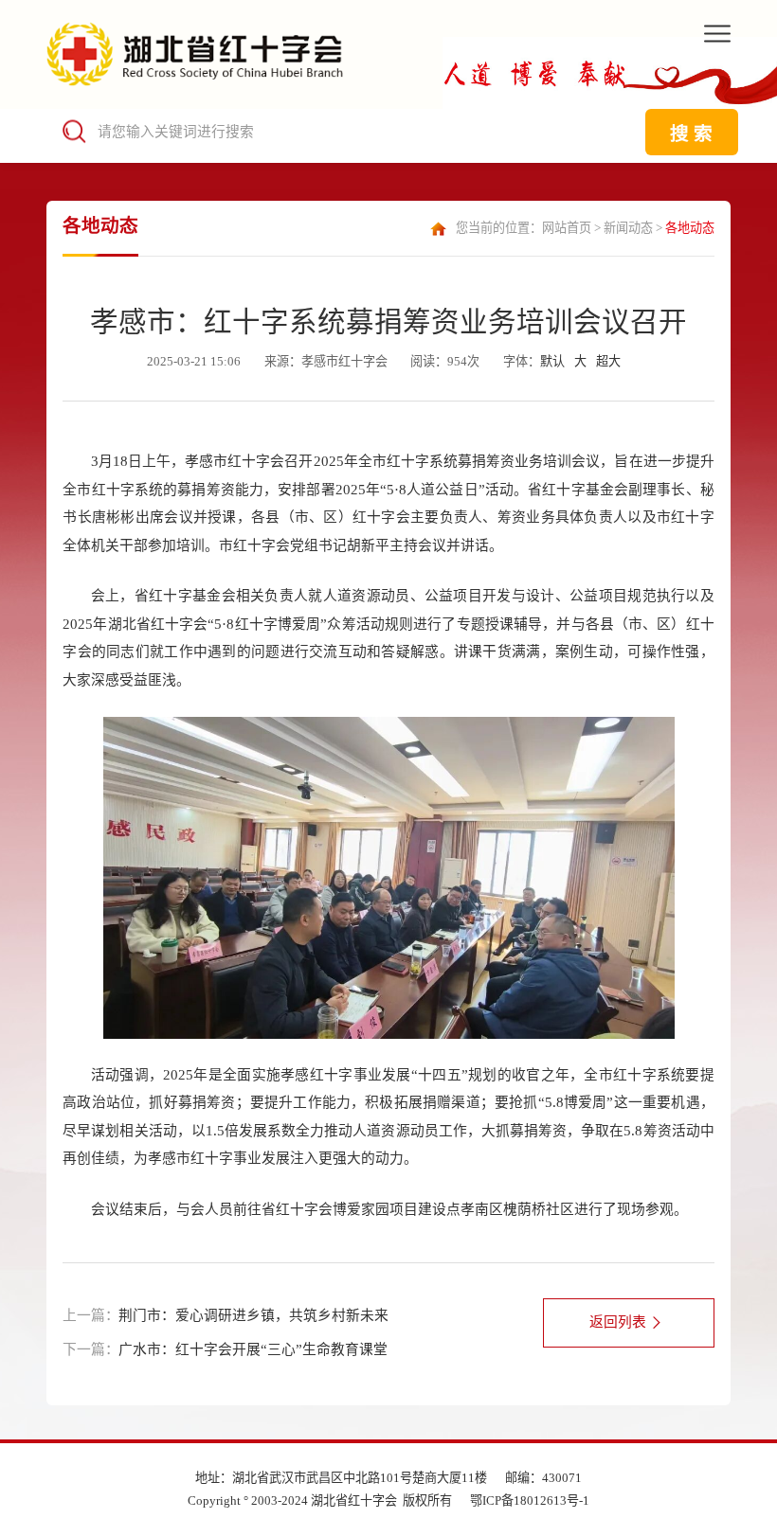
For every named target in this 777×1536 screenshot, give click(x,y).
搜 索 (691, 133)
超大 (608, 361)
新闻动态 (628, 228)
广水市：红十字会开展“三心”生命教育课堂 (253, 1349)
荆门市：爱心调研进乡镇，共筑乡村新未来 (253, 1315)
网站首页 (566, 228)
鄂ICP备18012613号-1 (529, 1500)
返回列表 (617, 1322)
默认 (552, 361)
